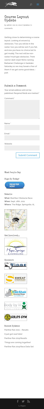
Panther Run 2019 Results (15, 338)
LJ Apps (22, 406)
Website (8, 144)
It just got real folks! (13, 334)
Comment (9, 98)
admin (9, 25)
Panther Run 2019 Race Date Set (19, 346)
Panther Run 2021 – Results (16, 330)
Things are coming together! (17, 342)
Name (7, 123)
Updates (26, 25)
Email (7, 133)
